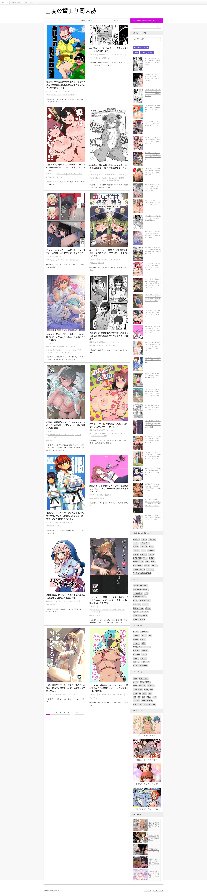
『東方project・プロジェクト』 (67, 601)
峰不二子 (142, 639)
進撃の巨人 (143, 554)
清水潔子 (135, 658)
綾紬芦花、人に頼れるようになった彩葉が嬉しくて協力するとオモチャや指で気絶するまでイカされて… (108, 489)
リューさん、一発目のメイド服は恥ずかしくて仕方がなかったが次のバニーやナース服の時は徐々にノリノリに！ (108, 600)
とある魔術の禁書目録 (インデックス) (113, 174)
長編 (151, 689)
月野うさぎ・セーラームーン (141, 647)
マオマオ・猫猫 (109, 345)
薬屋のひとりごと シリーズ (109, 342)
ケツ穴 (154, 697)
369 (77, 712)
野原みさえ (143, 658)
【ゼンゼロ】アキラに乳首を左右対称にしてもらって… (153, 825)
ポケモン (135, 547)
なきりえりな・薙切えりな (100, 58)
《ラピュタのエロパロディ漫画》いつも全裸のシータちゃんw (153, 360)
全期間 (150, 52)
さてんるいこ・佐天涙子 (99, 178)
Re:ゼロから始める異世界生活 (142, 573)
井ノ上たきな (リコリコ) (56, 260)
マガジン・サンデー (87, 20)
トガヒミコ (136, 635)
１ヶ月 (143, 52)
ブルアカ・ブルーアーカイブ (110, 259)
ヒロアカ (151, 554)
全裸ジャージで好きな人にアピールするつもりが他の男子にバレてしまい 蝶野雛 (153, 517)
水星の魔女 (52, 347)
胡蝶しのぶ (145, 650)
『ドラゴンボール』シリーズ (67, 91)
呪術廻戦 (151, 558)
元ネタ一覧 (5, 2)
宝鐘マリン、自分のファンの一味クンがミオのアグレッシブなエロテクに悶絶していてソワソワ (65, 167)
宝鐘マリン (52, 177)
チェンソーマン (137, 565)
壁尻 (139, 697)
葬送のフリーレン (138, 562)
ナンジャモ (136, 650)
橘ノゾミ (101, 263)
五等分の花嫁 (137, 558)
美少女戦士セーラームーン (141, 612)
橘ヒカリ (94, 263)
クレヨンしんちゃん (145, 600)
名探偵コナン (137, 615)
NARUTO (147, 565)
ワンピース (136, 550)
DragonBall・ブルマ (55, 95)
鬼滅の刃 (135, 554)
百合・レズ (142, 685)
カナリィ (94, 698)
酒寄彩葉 (94, 498)
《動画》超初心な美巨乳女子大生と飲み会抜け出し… (153, 837)
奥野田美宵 (52, 604)
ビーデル (144, 654)
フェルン (135, 632)
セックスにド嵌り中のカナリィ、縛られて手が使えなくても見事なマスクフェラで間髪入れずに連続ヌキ (108, 688)
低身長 (135, 693)
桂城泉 (50, 440)
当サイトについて (158, 890)
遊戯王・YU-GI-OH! (107, 430)
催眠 (143, 697)
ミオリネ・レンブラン (61, 352)
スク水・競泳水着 (147, 701)
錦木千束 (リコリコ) (72, 260)
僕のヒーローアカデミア (140, 585)
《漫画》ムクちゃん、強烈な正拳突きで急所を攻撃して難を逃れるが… (153, 862)
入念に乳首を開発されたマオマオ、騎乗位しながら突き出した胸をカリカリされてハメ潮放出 (108, 336)
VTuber (145, 558)
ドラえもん (150, 569)
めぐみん (144, 635)
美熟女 (149, 697)
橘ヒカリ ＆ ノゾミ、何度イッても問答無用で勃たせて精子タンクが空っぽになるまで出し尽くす (108, 253)
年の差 (135, 678)
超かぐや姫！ (104, 495)
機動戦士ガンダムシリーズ (66, 347)
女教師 (145, 693)
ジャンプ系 (58, 20)
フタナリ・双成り (54, 350)
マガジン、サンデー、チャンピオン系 (144, 704)
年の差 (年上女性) (69, 95)
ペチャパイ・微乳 (97, 345)
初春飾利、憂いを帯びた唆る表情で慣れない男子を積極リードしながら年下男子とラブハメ (108, 168)
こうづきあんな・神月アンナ (101, 433)
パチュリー (136, 643)
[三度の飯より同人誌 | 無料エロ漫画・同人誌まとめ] (74, 11)
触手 (149, 693)
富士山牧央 (136, 654)
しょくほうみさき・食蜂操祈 (103, 180)
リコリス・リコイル (139, 569)
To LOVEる (136, 539)
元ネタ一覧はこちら (139, 619)
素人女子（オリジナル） (140, 665)
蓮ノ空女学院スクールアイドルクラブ (61, 435)
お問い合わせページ (29, 2)
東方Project (150, 550)
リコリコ (60, 256)
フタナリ (135, 682)
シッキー (58, 526)
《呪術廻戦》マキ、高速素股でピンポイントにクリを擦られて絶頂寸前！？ (153, 218)
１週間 (135, 52)
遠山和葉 (135, 639)
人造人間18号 (144, 632)
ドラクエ (135, 543)
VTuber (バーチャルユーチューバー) (69, 174)
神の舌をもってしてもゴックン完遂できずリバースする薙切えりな (108, 49)
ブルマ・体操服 (137, 689)
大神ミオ (59, 177)
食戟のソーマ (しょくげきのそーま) (112, 55)
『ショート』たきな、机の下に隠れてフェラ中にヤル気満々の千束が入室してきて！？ (65, 251)
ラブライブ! (143, 547)
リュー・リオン (96, 615)
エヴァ (143, 550)
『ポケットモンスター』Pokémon (111, 694)
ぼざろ (147, 562)
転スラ (135, 600)
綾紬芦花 (101, 498)
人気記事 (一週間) (16, 2)
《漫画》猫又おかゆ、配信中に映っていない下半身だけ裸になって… (153, 874)
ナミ (150, 635)
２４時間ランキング (140, 47)
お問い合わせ (147, 890)
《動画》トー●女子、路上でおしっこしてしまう (154, 849)
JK (140, 693)
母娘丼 (135, 685)
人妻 (134, 697)
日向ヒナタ (136, 662)
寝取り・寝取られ (145, 682)
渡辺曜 (143, 643)
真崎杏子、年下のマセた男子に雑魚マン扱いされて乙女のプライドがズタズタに (108, 425)
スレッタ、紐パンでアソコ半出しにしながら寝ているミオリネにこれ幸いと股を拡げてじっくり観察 (65, 337)
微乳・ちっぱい (143, 678)
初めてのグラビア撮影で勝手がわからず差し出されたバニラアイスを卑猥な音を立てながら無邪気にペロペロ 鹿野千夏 (153, 346)
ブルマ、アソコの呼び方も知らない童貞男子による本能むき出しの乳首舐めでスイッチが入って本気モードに (65, 85)
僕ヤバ (153, 562)
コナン (151, 547)
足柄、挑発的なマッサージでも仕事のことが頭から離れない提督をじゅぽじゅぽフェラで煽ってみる (65, 688)
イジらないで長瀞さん (64, 522)
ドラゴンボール (144, 543)
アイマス (144, 539)
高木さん (154, 565)
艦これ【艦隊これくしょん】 (67, 694)
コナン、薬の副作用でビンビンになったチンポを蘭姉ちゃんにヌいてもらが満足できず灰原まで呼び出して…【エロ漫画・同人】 (153, 283)
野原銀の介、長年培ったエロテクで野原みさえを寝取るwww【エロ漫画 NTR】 (153, 375)
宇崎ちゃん (152, 539)
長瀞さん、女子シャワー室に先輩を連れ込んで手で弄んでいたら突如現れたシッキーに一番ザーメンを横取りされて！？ (65, 516)
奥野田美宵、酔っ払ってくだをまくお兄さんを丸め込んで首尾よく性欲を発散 (65, 596)
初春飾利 (117, 180)
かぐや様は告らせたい (139, 597)
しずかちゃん (145, 662)
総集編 (146, 689)
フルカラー (116, 20)
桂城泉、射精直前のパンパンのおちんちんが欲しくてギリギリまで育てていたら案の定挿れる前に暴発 (65, 425)
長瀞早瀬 (51, 526)
